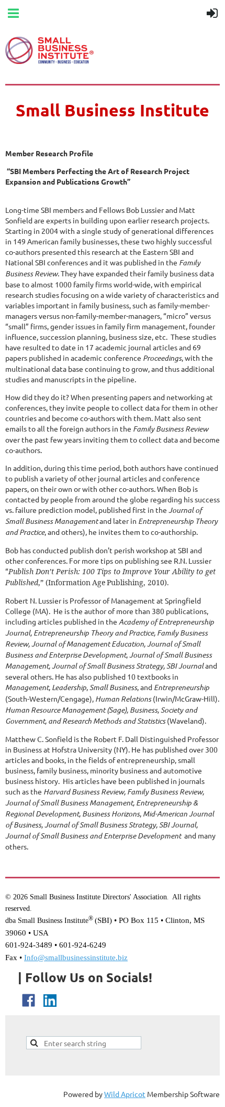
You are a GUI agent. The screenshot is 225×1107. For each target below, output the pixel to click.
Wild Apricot (124, 1094)
